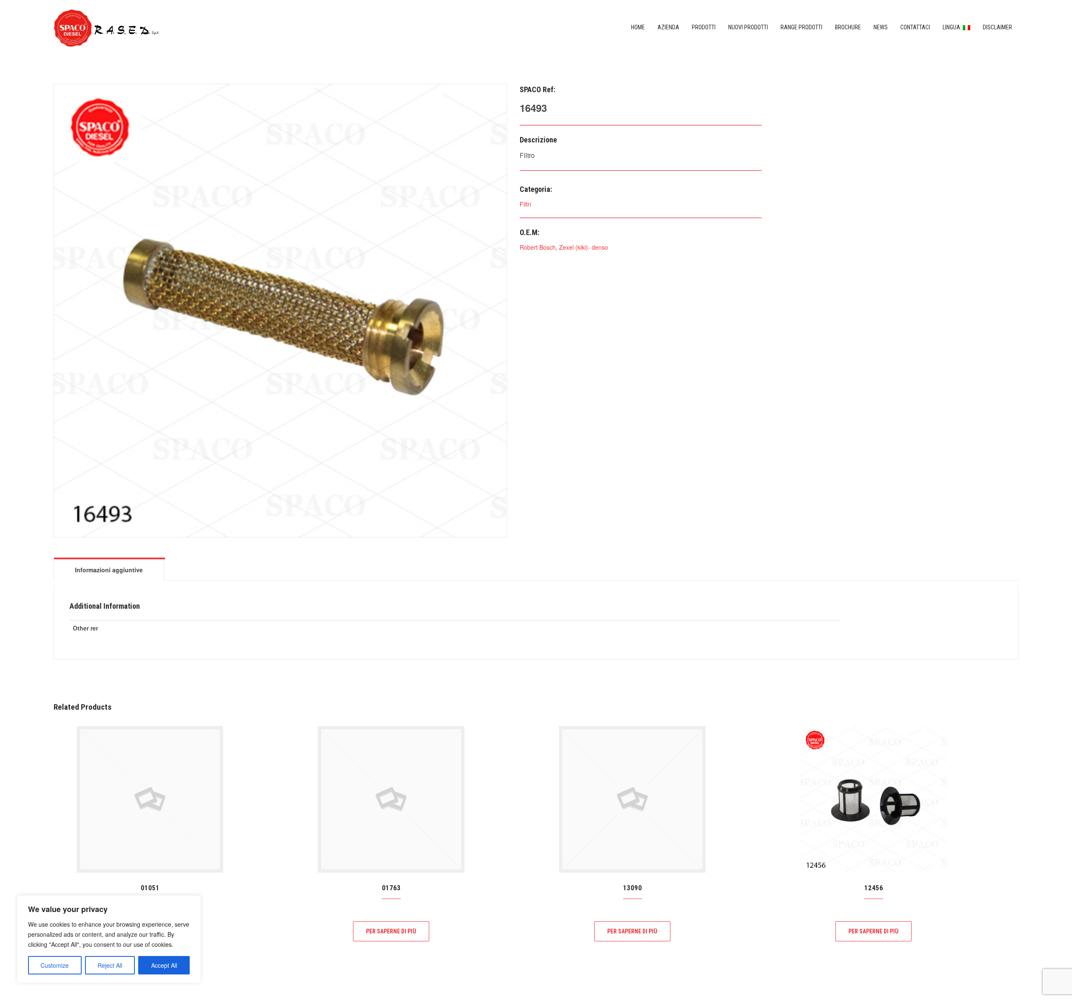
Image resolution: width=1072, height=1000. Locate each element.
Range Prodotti (801, 27)
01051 (150, 888)
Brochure (848, 27)
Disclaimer (997, 27)
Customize (55, 965)
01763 (391, 888)
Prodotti (704, 27)
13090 (632, 888)
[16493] (280, 309)
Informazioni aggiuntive (109, 570)
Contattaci (915, 27)
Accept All (164, 965)
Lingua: (953, 27)
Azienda (668, 27)
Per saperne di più (391, 931)
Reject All (110, 965)
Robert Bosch (538, 247)
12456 (873, 888)
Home (638, 27)
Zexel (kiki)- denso (583, 247)
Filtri (525, 204)
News (881, 27)
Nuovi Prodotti (748, 27)
